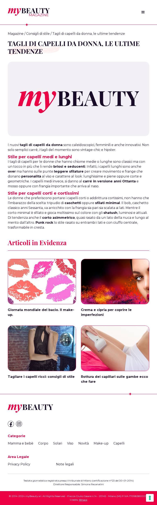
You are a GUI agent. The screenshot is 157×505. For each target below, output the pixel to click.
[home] (28, 12)
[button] (143, 12)
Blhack (83, 499)
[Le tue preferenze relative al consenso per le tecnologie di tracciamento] (150, 498)
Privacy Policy (19, 464)
